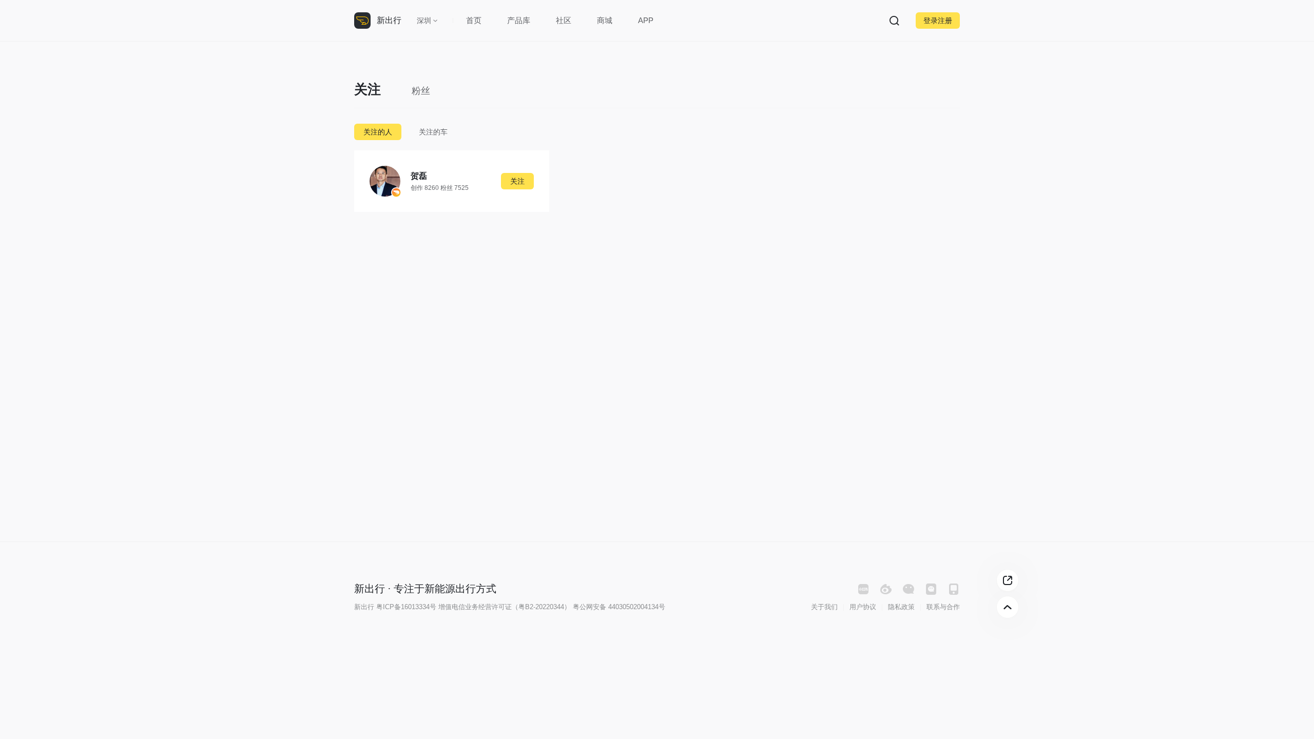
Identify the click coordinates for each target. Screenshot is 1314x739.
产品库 (518, 20)
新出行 (389, 20)
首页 (473, 20)
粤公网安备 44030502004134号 (619, 607)
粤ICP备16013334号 (406, 607)
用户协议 (862, 607)
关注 (517, 181)
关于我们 (824, 607)
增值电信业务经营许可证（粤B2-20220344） (504, 607)
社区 (563, 20)
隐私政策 (901, 607)
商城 (604, 20)
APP (645, 20)
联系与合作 (943, 607)
